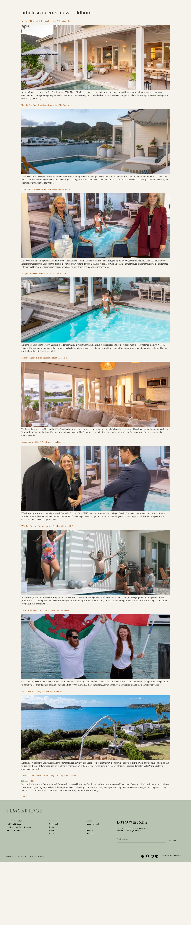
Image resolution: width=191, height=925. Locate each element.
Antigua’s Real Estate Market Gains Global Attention (43, 273)
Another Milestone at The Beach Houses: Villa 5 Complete (46, 21)
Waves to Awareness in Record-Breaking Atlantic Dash (45, 610)
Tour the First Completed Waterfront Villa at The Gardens (45, 105)
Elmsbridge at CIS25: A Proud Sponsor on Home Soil (43, 442)
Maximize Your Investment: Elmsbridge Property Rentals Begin (48, 775)
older (24, 796)
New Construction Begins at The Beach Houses (41, 691)
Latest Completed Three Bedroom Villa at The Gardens (44, 358)
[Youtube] (152, 856)
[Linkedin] (157, 856)
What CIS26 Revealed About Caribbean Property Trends (45, 189)
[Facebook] (148, 856)
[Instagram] (143, 856)
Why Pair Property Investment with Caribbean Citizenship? (47, 526)
